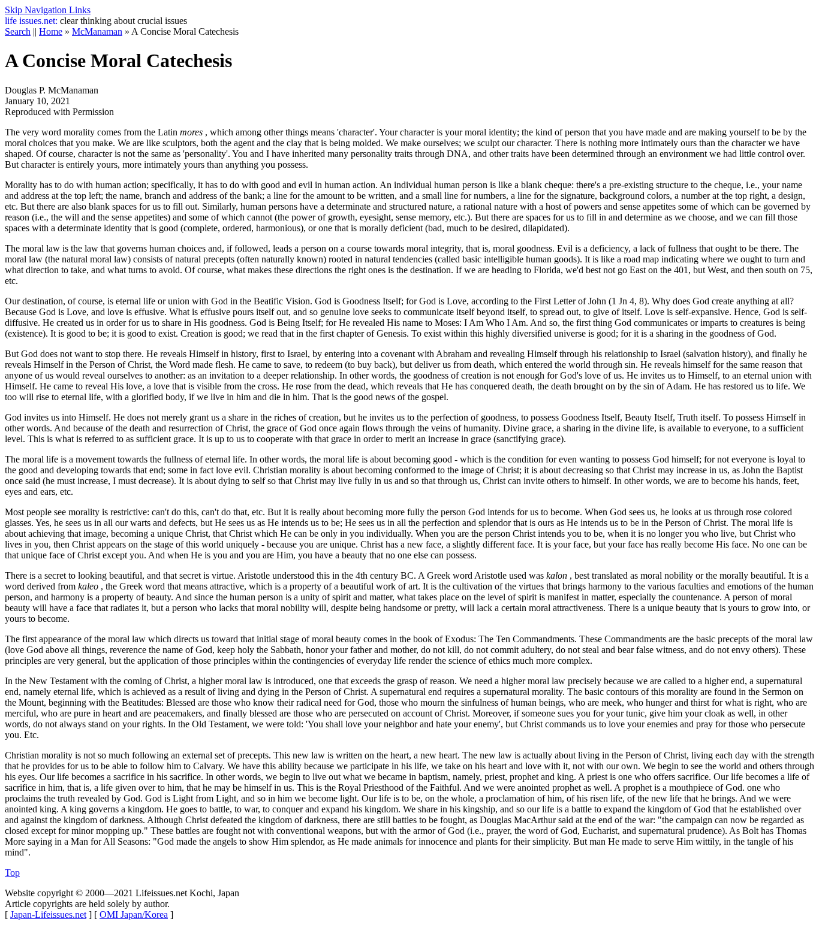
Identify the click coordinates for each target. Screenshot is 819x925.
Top (12, 872)
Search (18, 31)
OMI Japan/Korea (134, 914)
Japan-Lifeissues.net (48, 914)
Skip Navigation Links (48, 10)
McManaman (97, 31)
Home (50, 31)
